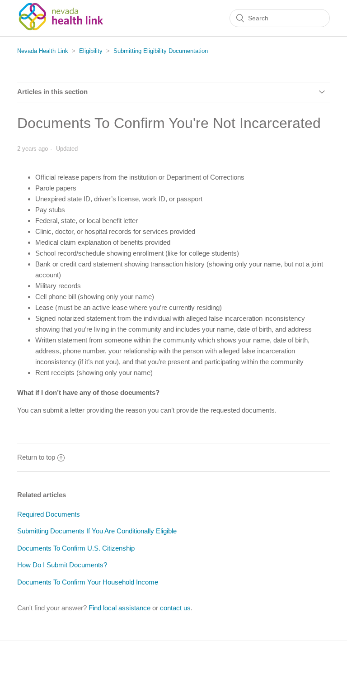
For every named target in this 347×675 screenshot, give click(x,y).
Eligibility (91, 51)
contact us (175, 608)
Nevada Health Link (42, 51)
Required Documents (48, 514)
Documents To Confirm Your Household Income (87, 582)
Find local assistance (119, 608)
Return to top (36, 457)
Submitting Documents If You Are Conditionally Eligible (97, 531)
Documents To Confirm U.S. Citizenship (76, 548)
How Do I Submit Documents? (62, 565)
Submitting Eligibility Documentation (160, 51)
